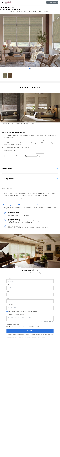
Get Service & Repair (33, 326)
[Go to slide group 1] (29, 68)
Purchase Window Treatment (16, 326)
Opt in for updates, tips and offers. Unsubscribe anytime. (22, 311)
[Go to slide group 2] (30, 68)
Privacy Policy (31, 337)
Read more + (8, 159)
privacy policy (50, 334)
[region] (30, 42)
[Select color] (4, 75)
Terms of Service (39, 337)
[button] (2, 2)
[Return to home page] (9, 2)
